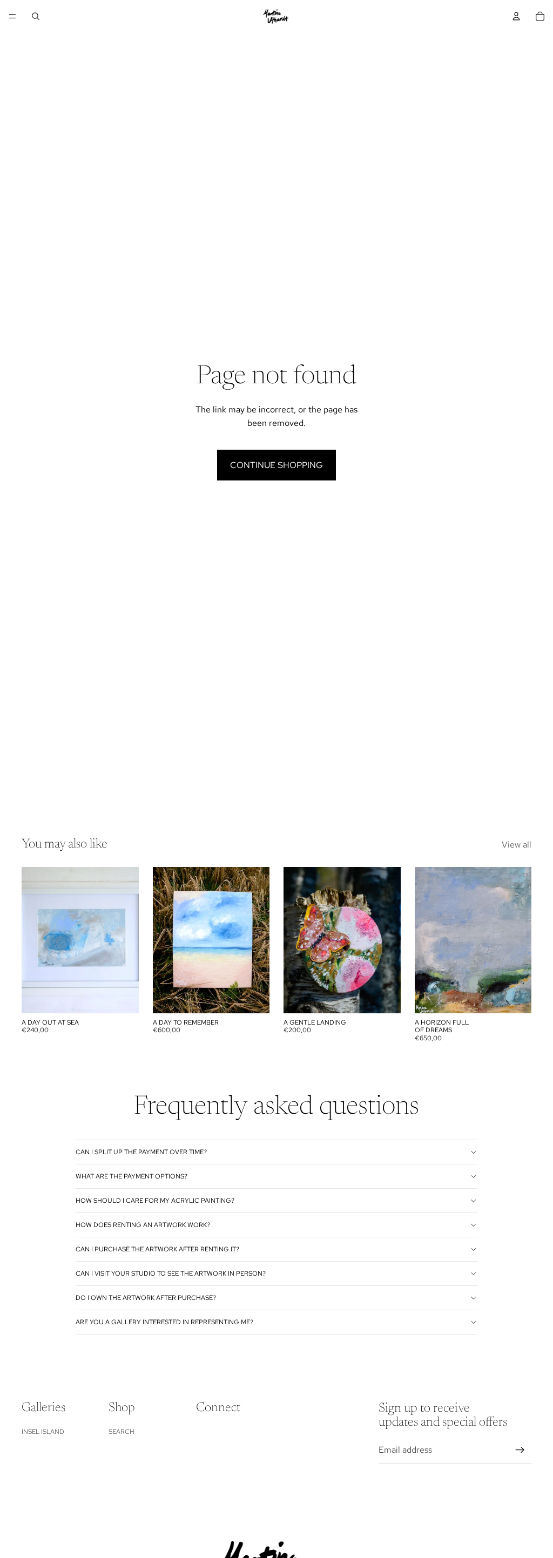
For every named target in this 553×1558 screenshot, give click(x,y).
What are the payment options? (131, 1176)
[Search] (36, 16)
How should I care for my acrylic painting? (155, 1200)
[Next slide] (389, 940)
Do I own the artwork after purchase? (146, 1297)
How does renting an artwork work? (143, 1225)
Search (121, 1431)
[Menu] (12, 16)
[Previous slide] (295, 940)
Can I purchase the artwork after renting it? (157, 1249)
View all (516, 844)
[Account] (516, 16)
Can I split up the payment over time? (141, 1152)
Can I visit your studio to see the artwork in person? (171, 1273)
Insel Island (43, 1431)
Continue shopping (276, 465)
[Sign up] (520, 1449)
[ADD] (122, 996)
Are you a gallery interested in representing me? (164, 1322)
